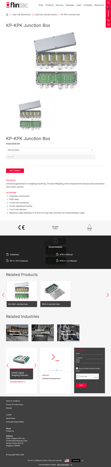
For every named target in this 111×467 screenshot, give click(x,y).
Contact (9, 415)
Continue (76, 460)
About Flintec (10, 418)
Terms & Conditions (13, 401)
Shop (41, 5)
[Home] (7, 14)
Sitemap (9, 408)
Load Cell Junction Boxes (45, 14)
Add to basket (15, 171)
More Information (63, 465)
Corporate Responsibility (15, 422)
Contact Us (10, 431)
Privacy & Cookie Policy (14, 404)
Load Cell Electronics (21, 14)
